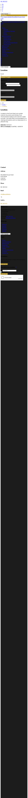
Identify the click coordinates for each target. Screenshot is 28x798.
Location (4, 54)
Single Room (7, 38)
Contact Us (5, 56)
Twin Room (7, 41)
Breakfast (5, 47)
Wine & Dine (5, 46)
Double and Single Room (10, 42)
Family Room (7, 44)
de (2, 4)
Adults (2, 87)
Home (4, 28)
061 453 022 (4, 1)
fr (2, 9)
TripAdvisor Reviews (9, 31)
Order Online (5, 49)
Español (4, 227)
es (2, 7)
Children (3, 93)
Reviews (6, 29)
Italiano (4, 231)
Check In (3, 83)
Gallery (4, 51)
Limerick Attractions (7, 52)
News (5, 33)
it (2, 11)
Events (5, 34)
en (3, 6)
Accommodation (6, 36)
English (4, 226)
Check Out (3, 85)
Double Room (7, 39)
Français (4, 229)
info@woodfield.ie (5, 194)
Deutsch (4, 224)
